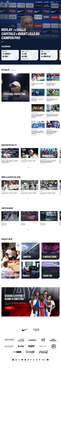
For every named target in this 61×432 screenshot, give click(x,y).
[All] (43, 340)
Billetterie (46, 2)
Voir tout (13, 70)
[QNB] (21, 346)
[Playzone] (9, 307)
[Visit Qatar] (21, 340)
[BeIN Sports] (17, 352)
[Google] (30, 352)
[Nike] (25, 330)
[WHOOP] (9, 346)
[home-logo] (7, 2)
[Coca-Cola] (43, 352)
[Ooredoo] (32, 340)
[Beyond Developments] (9, 340)
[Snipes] (31, 346)
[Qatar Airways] (36, 330)
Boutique (52, 2)
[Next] (58, 55)
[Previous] (2, 55)
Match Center (25, 58)
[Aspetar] (42, 346)
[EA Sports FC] (54, 346)
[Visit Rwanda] (53, 340)
